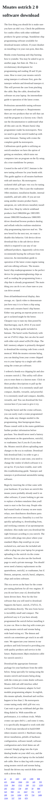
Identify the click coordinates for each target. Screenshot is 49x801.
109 (26, 789)
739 (19, 789)
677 (39, 792)
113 (33, 785)
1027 (25, 792)
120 (24, 779)
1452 (12, 789)
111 (18, 792)
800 (38, 789)
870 (26, 795)
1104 (6, 798)
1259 (41, 785)
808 (38, 779)
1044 (12, 782)
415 (5, 782)
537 (13, 798)
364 (13, 785)
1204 (19, 795)
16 (11, 779)
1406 (40, 795)
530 (19, 798)
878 (26, 798)
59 (32, 789)
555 (40, 782)
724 (33, 795)
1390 (31, 779)
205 (5, 789)
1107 (17, 779)
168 (27, 785)
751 (32, 792)
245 (33, 782)
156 (27, 782)
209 (5, 795)
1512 (20, 785)
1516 (6, 785)
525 (5, 792)
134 (12, 795)
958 (12, 792)
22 (5, 779)
